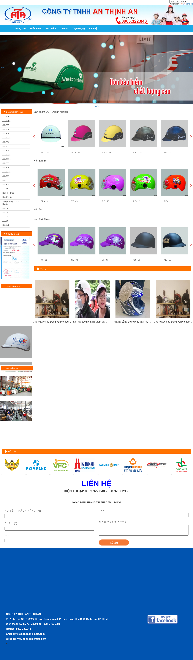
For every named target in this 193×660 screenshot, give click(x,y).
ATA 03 (5, 217)
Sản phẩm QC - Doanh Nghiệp (11, 203)
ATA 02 (5, 213)
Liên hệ (93, 28)
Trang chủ (20, 28)
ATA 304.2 (6, 146)
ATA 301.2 (6, 121)
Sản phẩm (50, 28)
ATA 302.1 (6, 125)
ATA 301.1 (6, 117)
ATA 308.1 (6, 176)
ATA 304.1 (6, 142)
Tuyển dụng (78, 28)
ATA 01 (5, 208)
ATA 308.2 (6, 180)
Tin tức (64, 28)
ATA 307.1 (6, 167)
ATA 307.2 (6, 172)
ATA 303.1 (6, 134)
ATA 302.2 (6, 129)
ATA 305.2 (6, 155)
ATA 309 (5, 184)
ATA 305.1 (6, 151)
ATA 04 (5, 221)
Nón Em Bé (7, 197)
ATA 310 (5, 189)
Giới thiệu (35, 28)
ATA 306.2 (6, 163)
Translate (189, 4)
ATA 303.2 (6, 138)
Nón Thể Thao (8, 193)
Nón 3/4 (5, 225)
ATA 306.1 (6, 159)
